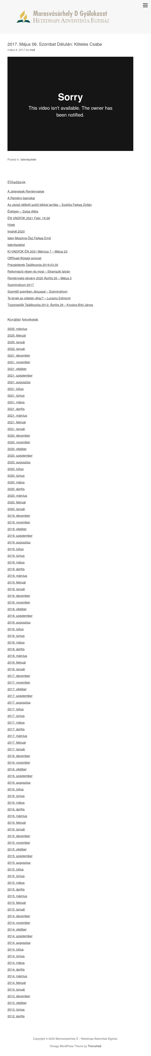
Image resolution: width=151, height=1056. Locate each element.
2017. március (17, 736)
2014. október (17, 929)
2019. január (16, 589)
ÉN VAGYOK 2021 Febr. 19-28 (28, 218)
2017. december (18, 675)
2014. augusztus (18, 942)
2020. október (17, 449)
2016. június (16, 796)
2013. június (16, 1009)
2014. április (16, 969)
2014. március (17, 976)
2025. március (17, 328)
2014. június (16, 956)
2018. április (16, 649)
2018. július (15, 629)
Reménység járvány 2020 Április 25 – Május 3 (39, 278)
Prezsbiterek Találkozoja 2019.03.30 (32, 264)
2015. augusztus (18, 862)
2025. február (16, 335)
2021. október (17, 368)
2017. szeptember (19, 695)
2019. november (18, 522)
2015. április (16, 889)
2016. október (17, 769)
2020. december (18, 435)
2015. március (17, 896)
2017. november (18, 682)
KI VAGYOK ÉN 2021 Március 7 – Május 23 (37, 251)
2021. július (15, 388)
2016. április (16, 809)
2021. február (16, 422)
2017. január (16, 749)
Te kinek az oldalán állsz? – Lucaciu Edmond (38, 298)
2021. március (17, 415)
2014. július (15, 949)
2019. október (17, 529)
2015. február (16, 902)
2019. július (15, 549)
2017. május (16, 722)
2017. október (17, 689)
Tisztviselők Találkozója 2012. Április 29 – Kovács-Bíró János (50, 304)
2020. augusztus (18, 462)
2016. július (15, 789)
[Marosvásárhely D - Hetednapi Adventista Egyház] (75, 19)
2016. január (16, 829)
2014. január (16, 989)
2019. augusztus (18, 542)
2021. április (16, 409)
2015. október (17, 849)
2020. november (18, 442)
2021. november (18, 362)
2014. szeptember (19, 936)
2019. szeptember (19, 535)
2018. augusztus (18, 622)
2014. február (16, 982)
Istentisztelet (28, 159)
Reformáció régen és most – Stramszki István (38, 271)
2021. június (16, 395)
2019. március (17, 575)
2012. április (16, 1016)
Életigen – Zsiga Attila (22, 211)
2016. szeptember (19, 776)
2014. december (18, 916)
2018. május (16, 642)
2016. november (18, 762)
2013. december (18, 996)
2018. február (16, 662)
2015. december (18, 836)
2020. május (16, 482)
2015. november (18, 842)
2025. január (16, 342)
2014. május (16, 962)
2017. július (15, 709)
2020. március (17, 495)
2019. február (16, 582)
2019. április (16, 569)
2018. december (18, 595)
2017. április (16, 729)
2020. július (15, 469)
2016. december (18, 756)
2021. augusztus (18, 382)
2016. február (16, 822)
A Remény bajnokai (21, 198)
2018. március (17, 655)
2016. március (17, 816)
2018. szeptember (19, 615)
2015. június (16, 876)
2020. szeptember (19, 455)
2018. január (16, 669)
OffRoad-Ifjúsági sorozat (24, 258)
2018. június (16, 635)
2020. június (16, 475)
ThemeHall (94, 1046)
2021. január (16, 429)
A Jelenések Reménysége (25, 191)
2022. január (16, 348)
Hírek (11, 224)
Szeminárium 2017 (20, 284)
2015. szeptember (19, 856)
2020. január (16, 509)
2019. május (16, 562)
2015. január (16, 909)
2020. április (16, 489)
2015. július (15, 869)
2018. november (18, 602)
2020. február (16, 502)
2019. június (16, 555)
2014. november (18, 922)
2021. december (18, 355)
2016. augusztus (18, 782)
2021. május (16, 402)
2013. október (17, 1002)
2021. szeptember (19, 375)
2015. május (16, 882)
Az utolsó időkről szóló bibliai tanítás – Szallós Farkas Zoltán (49, 204)
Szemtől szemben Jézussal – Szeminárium (37, 291)
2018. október (17, 609)
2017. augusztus (18, 702)
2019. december (18, 515)
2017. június (16, 715)
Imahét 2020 (16, 231)
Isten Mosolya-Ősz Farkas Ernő (29, 238)
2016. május (16, 802)
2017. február (16, 742)
